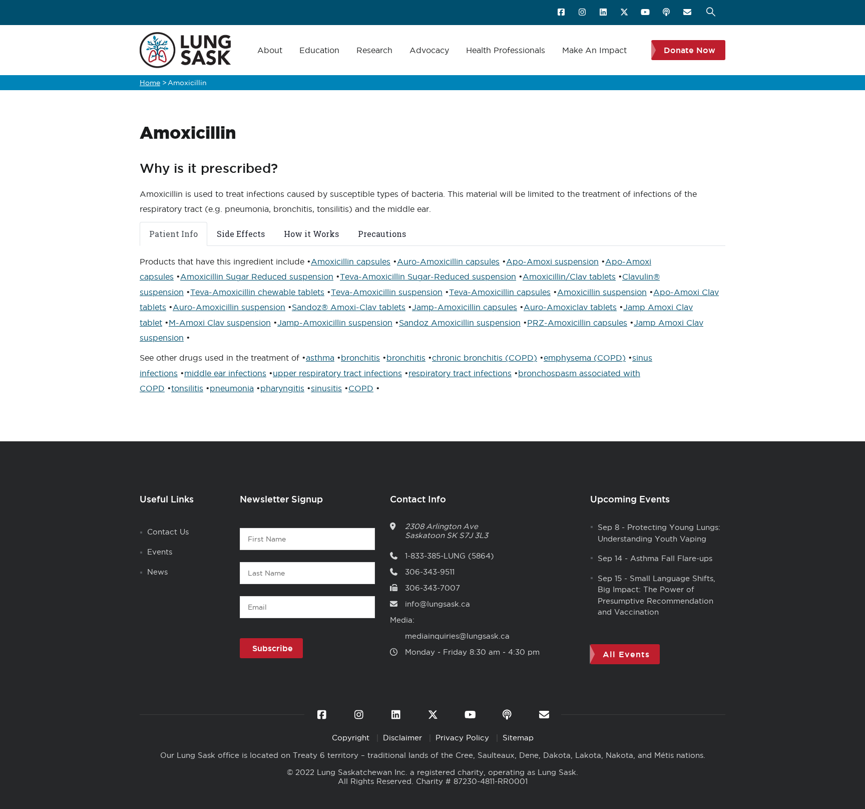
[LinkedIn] (604, 13)
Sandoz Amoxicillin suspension (460, 322)
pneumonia (232, 388)
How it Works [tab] (311, 233)
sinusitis (326, 388)
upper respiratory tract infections (337, 373)
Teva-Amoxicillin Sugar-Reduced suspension (428, 276)
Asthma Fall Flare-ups (671, 558)
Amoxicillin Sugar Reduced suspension (256, 276)
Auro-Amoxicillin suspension (229, 307)
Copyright (352, 737)
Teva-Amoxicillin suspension (387, 292)
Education (319, 50)
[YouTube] (646, 13)
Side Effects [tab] (241, 233)
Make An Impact (594, 50)
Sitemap (518, 737)
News (157, 572)
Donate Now (689, 50)
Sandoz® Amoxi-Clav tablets (348, 307)
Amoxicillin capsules (350, 261)
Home (150, 83)
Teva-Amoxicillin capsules (500, 292)
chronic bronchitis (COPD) (484, 357)
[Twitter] (625, 13)
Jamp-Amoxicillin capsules (464, 307)
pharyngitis (282, 388)
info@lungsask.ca (437, 604)
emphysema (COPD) (585, 357)
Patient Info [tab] (173, 233)
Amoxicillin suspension (602, 292)
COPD (360, 388)
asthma (320, 357)
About (269, 50)
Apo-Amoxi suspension (552, 261)
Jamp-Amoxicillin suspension (334, 322)
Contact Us (168, 531)
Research (374, 50)
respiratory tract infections (460, 373)
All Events (626, 654)
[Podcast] (667, 13)
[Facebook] (562, 13)
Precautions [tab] (382, 233)
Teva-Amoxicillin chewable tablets (257, 292)
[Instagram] (583, 13)
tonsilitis (187, 388)
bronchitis (360, 357)
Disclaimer (403, 737)
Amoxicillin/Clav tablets (569, 276)
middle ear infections (225, 373)
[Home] (185, 50)
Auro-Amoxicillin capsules (448, 261)
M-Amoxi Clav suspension (220, 322)
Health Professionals (505, 50)
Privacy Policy (464, 737)
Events (159, 552)
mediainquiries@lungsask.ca (457, 636)
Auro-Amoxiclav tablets (570, 307)
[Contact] (688, 13)
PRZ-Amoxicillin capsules (577, 322)
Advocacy (429, 50)
